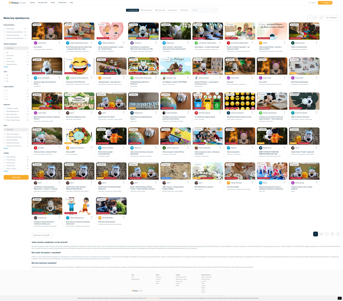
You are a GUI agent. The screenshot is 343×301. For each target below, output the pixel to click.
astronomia (9, 56)
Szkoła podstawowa (12, 35)
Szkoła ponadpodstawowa (14, 38)
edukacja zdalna (11, 64)
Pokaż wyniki (16, 177)
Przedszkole (10, 29)
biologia (9, 58)
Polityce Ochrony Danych (152, 298)
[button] (16, 28)
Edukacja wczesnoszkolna (14, 32)
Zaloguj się (326, 3)
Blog (71, 2)
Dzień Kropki (10, 61)
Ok (339, 298)
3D (7, 53)
